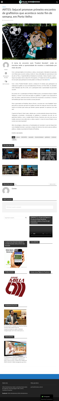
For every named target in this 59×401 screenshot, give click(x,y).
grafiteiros (47, 137)
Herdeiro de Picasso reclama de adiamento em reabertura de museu (48, 154)
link (49, 79)
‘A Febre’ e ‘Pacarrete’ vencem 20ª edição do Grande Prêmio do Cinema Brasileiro (29, 170)
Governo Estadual (39, 137)
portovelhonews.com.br (37, 387)
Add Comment (6, 84)
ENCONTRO (24, 137)
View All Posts (52, 184)
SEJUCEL (14, 139)
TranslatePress (49, 399)
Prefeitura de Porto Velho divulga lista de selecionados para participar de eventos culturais (29, 375)
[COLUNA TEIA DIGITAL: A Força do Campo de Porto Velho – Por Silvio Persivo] (15, 348)
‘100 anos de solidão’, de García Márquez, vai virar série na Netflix (10, 170)
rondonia (54, 137)
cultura (18, 137)
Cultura (4, 7)
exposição (31, 137)
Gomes (6, 69)
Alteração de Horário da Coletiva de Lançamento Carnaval (29, 154)
